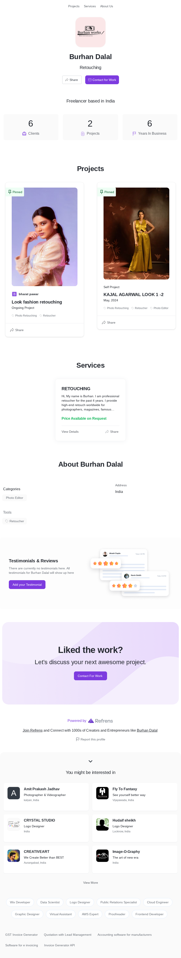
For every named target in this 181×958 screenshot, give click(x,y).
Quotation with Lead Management (67, 934)
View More (90, 882)
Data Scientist (50, 902)
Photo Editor (14, 498)
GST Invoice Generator (21, 934)
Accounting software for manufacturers (125, 934)
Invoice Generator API (59, 945)
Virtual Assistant (61, 914)
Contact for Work (104, 80)
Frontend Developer (150, 914)
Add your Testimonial (27, 584)
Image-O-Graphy (126, 852)
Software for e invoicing (21, 945)
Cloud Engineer (158, 902)
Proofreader (117, 914)
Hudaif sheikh (124, 820)
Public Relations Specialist (118, 902)
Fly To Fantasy (125, 789)
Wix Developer (20, 902)
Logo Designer (80, 902)
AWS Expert (90, 914)
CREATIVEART (36, 852)
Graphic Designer (27, 914)
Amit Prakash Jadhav (42, 789)
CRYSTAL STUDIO (39, 820)
